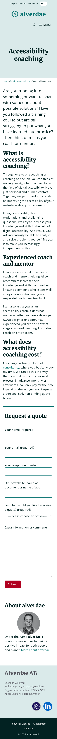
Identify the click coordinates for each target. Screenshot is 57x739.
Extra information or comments (26, 527)
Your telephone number (21, 465)
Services (14, 81)
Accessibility (24, 81)
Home (6, 81)
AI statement (39, 723)
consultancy (11, 367)
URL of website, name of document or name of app (22, 485)
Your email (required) (19, 447)
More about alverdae (35, 650)
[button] (34, 24)
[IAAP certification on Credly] (36, 710)
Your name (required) (19, 430)
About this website (20, 723)
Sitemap (28, 728)
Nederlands (33, 3)
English (13, 3)
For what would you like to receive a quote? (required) (28, 507)
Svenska (22, 3)
